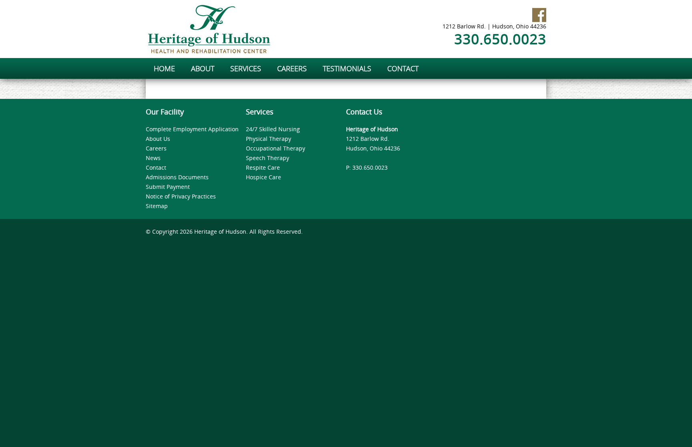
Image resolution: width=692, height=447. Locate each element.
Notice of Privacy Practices (181, 196)
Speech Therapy (267, 158)
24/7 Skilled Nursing (273, 129)
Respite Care (263, 167)
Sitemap (157, 206)
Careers (156, 148)
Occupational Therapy (275, 148)
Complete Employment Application (192, 129)
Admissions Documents (177, 177)
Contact (156, 167)
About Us (158, 138)
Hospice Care (263, 177)
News (153, 158)
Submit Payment (168, 186)
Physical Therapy (268, 138)
